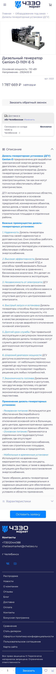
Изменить (29, 119)
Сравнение (10, 626)
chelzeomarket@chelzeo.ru (19, 546)
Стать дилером (12, 631)
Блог (6, 597)
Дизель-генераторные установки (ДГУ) (25, 17)
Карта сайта (10, 646)
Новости (8, 581)
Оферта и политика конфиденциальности (28, 636)
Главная (6, 13)
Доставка (8, 602)
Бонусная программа (16, 617)
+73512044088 (11, 542)
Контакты (9, 612)
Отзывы (8, 591)
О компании (10, 586)
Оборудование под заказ (30, 13)
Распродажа (10, 576)
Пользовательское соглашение (22, 641)
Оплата (7, 607)
